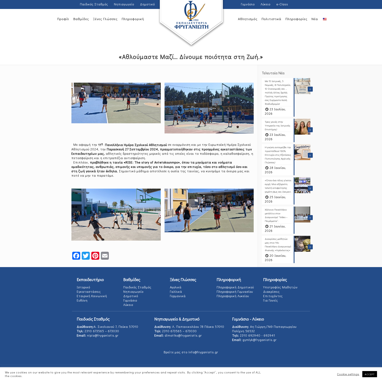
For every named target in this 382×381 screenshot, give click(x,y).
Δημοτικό (147, 4)
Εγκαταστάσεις (89, 291)
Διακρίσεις (271, 291)
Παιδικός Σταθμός (94, 4)
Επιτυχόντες (273, 296)
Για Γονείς (270, 300)
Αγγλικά (175, 287)
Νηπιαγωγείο (124, 4)
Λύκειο (265, 4)
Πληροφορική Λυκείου (233, 296)
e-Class (282, 4)
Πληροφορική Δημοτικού (235, 287)
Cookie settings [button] (348, 374)
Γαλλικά (176, 291)
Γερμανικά (178, 296)
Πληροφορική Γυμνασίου (235, 291)
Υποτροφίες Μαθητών (280, 287)
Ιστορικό (83, 287)
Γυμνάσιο (248, 4)
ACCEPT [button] (370, 374)
